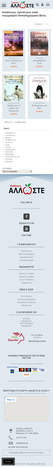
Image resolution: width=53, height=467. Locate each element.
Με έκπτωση (26, 251)
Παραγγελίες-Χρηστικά (26, 302)
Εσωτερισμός (10, 150)
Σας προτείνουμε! (27, 260)
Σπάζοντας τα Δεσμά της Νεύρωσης (13, 108)
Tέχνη (7, 145)
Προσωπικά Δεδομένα (26, 299)
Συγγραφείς (7, 168)
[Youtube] (26, 229)
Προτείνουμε (10, 135)
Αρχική (6, 128)
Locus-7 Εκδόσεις (26, 280)
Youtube (26, 235)
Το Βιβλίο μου (10, 140)
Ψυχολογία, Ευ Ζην (12, 157)
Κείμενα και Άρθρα (26, 277)
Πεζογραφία (9, 154)
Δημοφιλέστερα (26, 257)
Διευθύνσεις (26, 321)
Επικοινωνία (26, 305)
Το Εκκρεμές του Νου (39, 107)
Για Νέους (9, 142)
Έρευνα (8, 138)
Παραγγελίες (26, 326)
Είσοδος (26, 319)
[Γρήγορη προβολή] (21, 44)
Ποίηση (8, 147)
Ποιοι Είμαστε (26, 296)
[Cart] (48, 4)
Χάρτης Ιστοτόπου (26, 274)
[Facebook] (26, 217)
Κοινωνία (8, 159)
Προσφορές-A (10, 133)
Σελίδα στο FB (26, 223)
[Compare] (21, 39)
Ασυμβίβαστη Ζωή (39, 62)
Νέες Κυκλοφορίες (26, 254)
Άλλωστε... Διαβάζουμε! (15, 122)
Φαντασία (9, 152)
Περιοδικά (9, 162)
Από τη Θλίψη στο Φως (13, 62)
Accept (8, 461)
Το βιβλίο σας (26, 283)
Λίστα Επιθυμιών (26, 323)
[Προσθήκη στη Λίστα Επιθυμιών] (21, 35)
